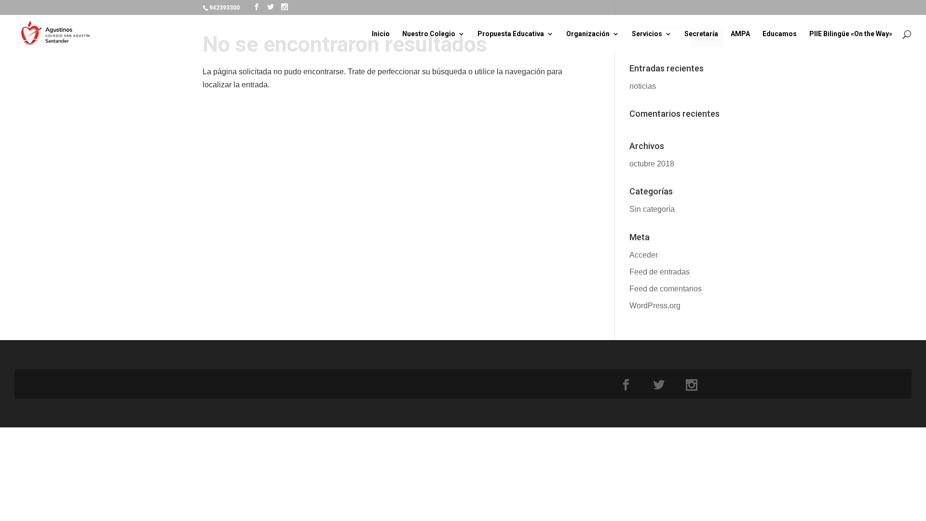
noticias (642, 86)
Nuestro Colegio (428, 34)
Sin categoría (652, 209)
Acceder (643, 255)
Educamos (780, 34)
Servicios (647, 34)
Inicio (381, 34)
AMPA (740, 34)
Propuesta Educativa (510, 34)
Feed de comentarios (665, 289)
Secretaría (701, 34)
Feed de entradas (659, 272)
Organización (588, 34)
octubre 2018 (651, 164)
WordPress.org (655, 306)
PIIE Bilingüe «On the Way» (850, 34)
